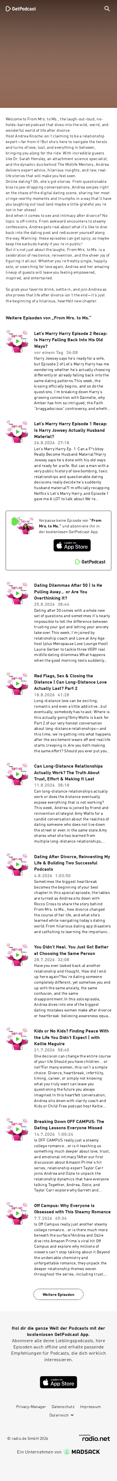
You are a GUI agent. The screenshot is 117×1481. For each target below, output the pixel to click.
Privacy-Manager (31, 1407)
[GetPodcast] (21, 8)
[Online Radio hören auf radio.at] (94, 1438)
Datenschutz (63, 1407)
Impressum (90, 1407)
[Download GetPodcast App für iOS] (72, 545)
